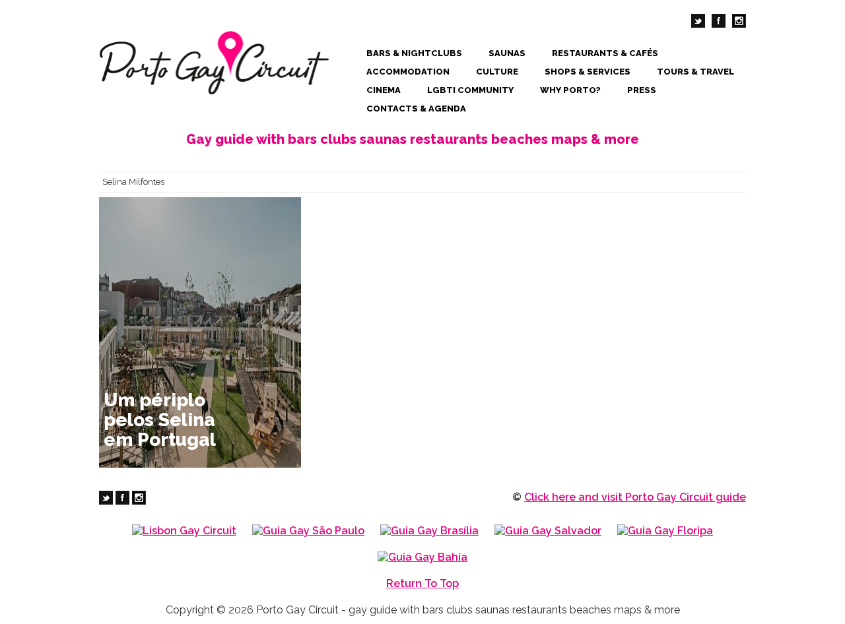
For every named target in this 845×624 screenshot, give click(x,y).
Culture (497, 72)
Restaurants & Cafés (605, 53)
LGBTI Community (470, 90)
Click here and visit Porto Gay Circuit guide (635, 497)
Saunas (507, 53)
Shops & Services (587, 72)
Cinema (383, 90)
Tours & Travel (695, 72)
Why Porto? (570, 90)
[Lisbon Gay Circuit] (184, 531)
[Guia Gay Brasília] (429, 531)
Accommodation (408, 72)
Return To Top (422, 583)
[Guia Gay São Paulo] (308, 531)
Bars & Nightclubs (414, 53)
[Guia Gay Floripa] (665, 531)
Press (641, 90)
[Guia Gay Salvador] (547, 531)
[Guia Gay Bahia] (422, 557)
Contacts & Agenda (416, 108)
